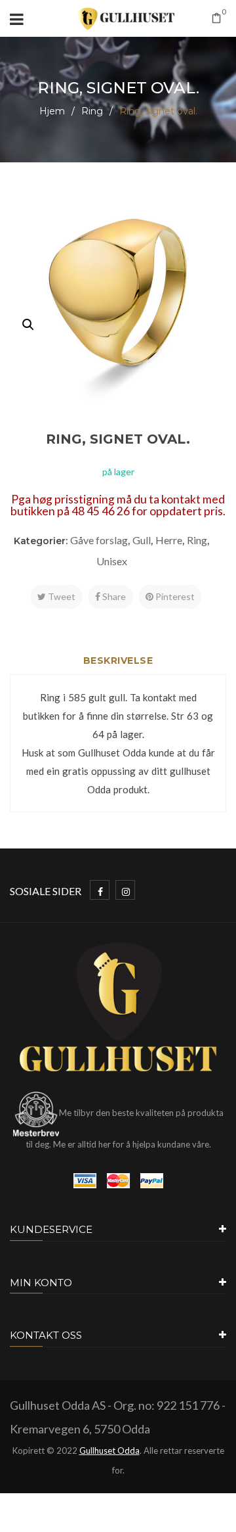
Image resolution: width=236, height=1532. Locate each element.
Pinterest (174, 596)
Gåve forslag (99, 540)
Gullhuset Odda (109, 1450)
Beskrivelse (118, 660)
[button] (28, 325)
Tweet (60, 596)
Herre (168, 540)
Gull (141, 540)
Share (113, 596)
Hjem (52, 111)
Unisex (111, 561)
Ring (92, 111)
